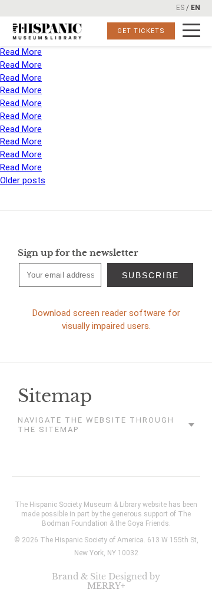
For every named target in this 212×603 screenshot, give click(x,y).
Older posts (22, 180)
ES (180, 8)
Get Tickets (141, 31)
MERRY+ (106, 586)
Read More (21, 52)
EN (195, 8)
